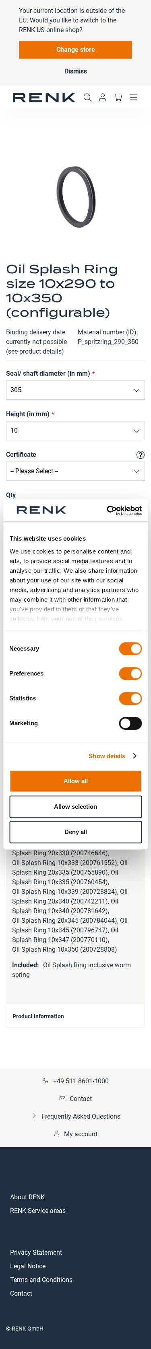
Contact (81, 1099)
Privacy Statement (36, 1252)
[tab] (75, 1015)
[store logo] (44, 97)
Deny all (75, 831)
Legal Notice (28, 1266)
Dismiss (75, 71)
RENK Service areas (38, 1211)
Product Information (38, 1016)
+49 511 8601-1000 (81, 1081)
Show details (107, 756)
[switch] (130, 674)
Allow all (76, 780)
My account (80, 1134)
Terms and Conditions (41, 1280)
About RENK (27, 1197)
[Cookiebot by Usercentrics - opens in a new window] (107, 510)
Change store (75, 49)
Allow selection (75, 806)
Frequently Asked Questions (80, 1116)
